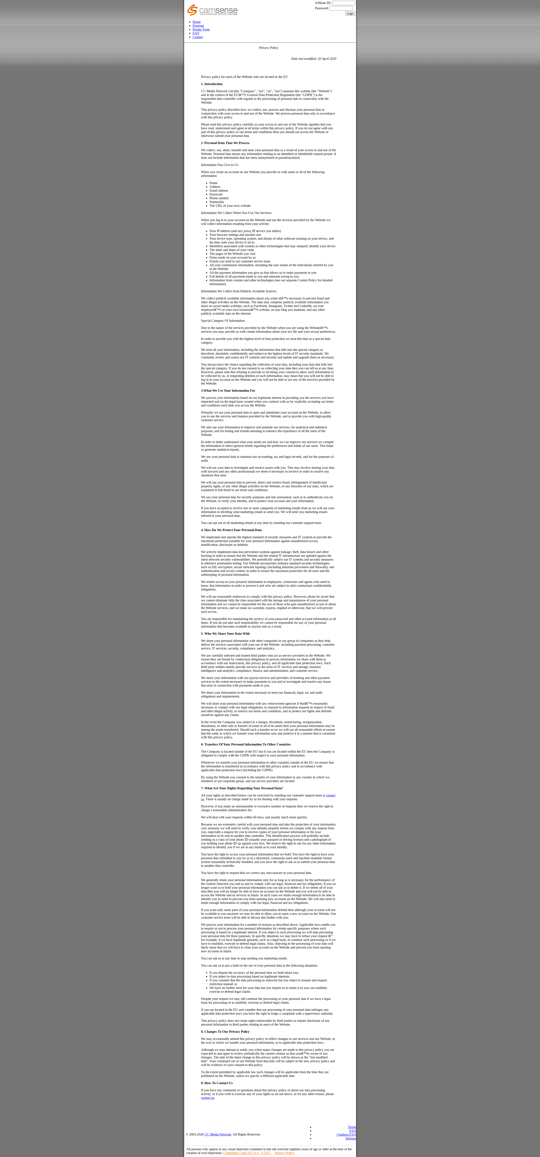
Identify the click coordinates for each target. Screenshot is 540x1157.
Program (198, 25)
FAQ (196, 33)
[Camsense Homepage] (212, 14)
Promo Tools (201, 29)
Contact (198, 37)
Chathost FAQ (346, 1134)
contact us (207, 1098)
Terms (352, 1127)
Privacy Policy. (285, 1153)
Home (197, 22)
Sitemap (350, 1138)
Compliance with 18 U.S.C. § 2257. (247, 1153)
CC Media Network (218, 1134)
